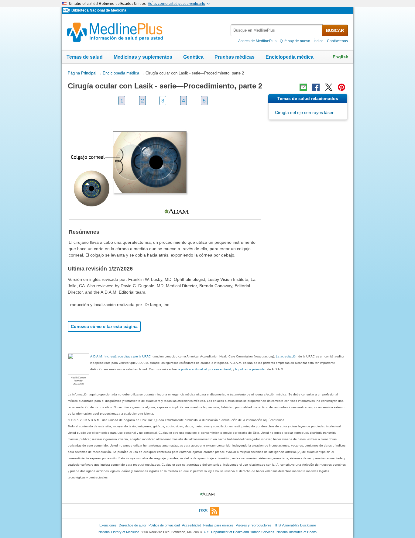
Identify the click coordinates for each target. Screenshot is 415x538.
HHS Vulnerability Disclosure (295, 525)
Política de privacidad (164, 525)
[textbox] (277, 30)
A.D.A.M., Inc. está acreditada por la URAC (120, 356)
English (340, 56)
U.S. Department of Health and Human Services (239, 532)
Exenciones (108, 525)
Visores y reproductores (254, 525)
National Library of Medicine (118, 532)
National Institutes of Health (296, 532)
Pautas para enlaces (218, 525)
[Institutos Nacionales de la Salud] (67, 10)
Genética (193, 57)
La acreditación (286, 356)
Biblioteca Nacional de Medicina (98, 10)
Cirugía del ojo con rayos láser (304, 112)
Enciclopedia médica (290, 57)
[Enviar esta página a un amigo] (303, 87)
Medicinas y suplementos (143, 57)
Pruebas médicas (234, 57)
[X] (328, 87)
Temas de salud (85, 57)
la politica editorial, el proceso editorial (204, 369)
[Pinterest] (341, 87)
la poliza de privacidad (250, 369)
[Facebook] (316, 87)
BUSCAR (335, 30)
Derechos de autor (132, 525)
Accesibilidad (191, 525)
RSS (203, 510)
